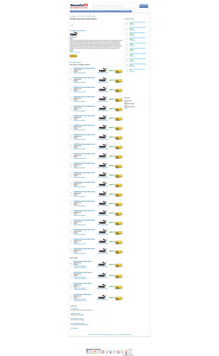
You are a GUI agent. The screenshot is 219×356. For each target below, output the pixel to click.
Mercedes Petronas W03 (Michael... (138, 64)
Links (89, 334)
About (79, 11)
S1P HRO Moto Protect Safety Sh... (138, 58)
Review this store (74, 36)
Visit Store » (73, 55)
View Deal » (132, 24)
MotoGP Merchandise (125, 11)
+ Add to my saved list (75, 52)
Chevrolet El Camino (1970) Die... (138, 22)
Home (72, 11)
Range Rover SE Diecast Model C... (138, 43)
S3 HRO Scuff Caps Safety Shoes (88, 16)
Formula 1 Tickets (112, 11)
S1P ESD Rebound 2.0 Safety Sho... (138, 53)
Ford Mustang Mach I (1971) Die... (138, 48)
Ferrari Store (87, 11)
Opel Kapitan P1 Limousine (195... (138, 27)
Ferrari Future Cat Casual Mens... (138, 38)
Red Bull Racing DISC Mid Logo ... (138, 32)
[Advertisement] (136, 86)
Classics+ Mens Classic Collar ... (138, 69)
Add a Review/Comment (75, 62)
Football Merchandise (99, 11)
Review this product (79, 73)
